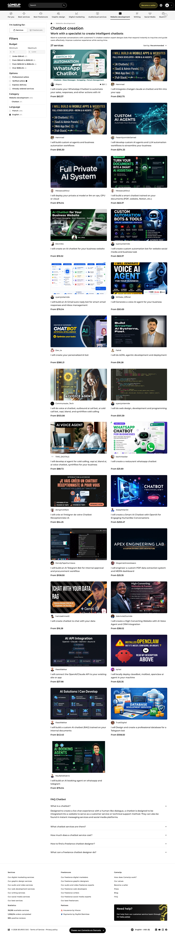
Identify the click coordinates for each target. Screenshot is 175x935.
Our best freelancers (69, 900)
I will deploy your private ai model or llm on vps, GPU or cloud (78, 197)
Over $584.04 (19, 68)
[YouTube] (159, 929)
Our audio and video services (20, 885)
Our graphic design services (20, 881)
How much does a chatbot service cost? (71, 835)
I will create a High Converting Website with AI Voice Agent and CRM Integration (138, 622)
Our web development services (21, 889)
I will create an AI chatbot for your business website (78, 248)
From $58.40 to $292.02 (23, 60)
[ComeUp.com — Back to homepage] (14, 5)
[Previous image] (113, 65)
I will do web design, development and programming (139, 408)
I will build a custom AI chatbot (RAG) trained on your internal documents (78, 729)
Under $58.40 (19, 56)
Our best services (15, 900)
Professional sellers (20, 77)
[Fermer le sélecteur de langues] (103, 930)
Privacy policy (52, 929)
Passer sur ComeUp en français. (86, 930)
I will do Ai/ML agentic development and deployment (139, 355)
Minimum (13, 48)
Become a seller (148, 5)
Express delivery (19, 85)
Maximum (32, 48)
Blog (116, 893)
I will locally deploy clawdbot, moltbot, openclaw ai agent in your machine (137, 676)
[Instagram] (163, 929)
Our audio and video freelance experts (77, 885)
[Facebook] (166, 929)
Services (19, 30)
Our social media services (19, 896)
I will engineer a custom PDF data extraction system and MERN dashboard (138, 569)
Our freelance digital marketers (74, 877)
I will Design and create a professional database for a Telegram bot (138, 729)
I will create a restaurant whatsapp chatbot (133, 461)
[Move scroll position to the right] (165, 15)
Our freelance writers (70, 893)
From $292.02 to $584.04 (24, 64)
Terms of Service (37, 929)
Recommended (157, 45)
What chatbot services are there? (68, 827)
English (17, 114)
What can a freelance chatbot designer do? (73, 852)
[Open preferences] (161, 5)
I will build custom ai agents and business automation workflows (72, 144)
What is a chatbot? (60, 806)
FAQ (116, 896)
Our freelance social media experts (76, 896)
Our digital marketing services (21, 877)
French (17, 111)
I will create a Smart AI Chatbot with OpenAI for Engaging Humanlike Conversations (136, 516)
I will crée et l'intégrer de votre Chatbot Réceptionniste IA (71, 516)
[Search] (64, 5)
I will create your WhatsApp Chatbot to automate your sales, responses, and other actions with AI (77, 91)
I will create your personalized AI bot (70, 355)
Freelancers (37, 30)
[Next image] (164, 65)
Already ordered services (23, 89)
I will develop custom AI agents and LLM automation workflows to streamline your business (138, 144)
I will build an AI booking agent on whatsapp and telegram (76, 782)
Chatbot (15, 102)
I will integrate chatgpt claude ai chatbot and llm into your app (139, 91)
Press (116, 889)
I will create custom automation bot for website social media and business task (139, 250)
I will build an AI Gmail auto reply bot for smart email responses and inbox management (78, 303)
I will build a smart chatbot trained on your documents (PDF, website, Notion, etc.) (133, 197)
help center (125, 917)
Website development (65, 23)
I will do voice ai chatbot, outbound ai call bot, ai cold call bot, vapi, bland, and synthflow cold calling (78, 410)
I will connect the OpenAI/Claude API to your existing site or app (78, 676)
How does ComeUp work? (125, 877)
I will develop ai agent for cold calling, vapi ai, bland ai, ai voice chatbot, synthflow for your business (79, 463)
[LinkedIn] (156, 929)
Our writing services (16, 893)
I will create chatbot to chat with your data (73, 621)
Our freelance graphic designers (75, 881)
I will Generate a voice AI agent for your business (136, 302)
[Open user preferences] (171, 5)
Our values (118, 881)
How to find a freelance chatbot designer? (73, 844)
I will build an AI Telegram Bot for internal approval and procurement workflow (77, 569)
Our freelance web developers (74, 889)
